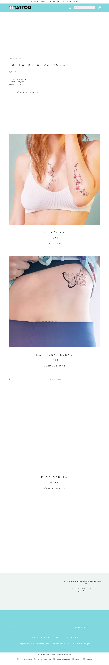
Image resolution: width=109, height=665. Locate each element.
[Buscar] (96, 7)
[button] (70, 8)
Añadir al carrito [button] (54, 244)
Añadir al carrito (28, 92)
